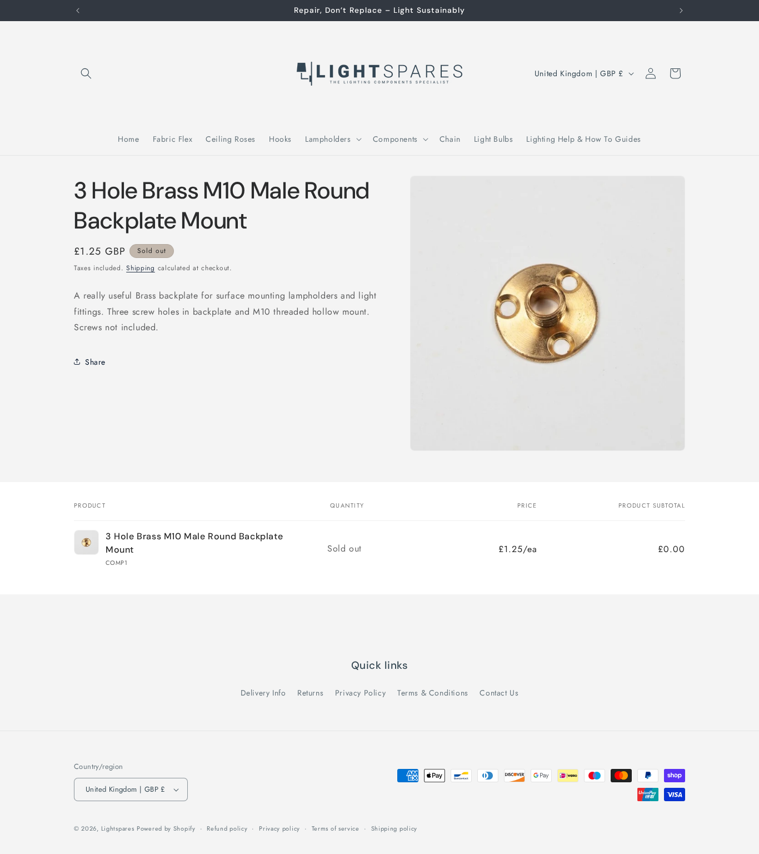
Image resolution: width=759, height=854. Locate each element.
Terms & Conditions (432, 692)
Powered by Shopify (166, 828)
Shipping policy (394, 828)
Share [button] (95, 361)
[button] (86, 73)
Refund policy (227, 828)
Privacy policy (279, 828)
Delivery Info (263, 692)
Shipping (140, 268)
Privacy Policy (360, 692)
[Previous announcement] (78, 10)
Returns (310, 692)
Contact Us (499, 692)
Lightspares (117, 828)
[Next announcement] (681, 10)
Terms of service (335, 828)
